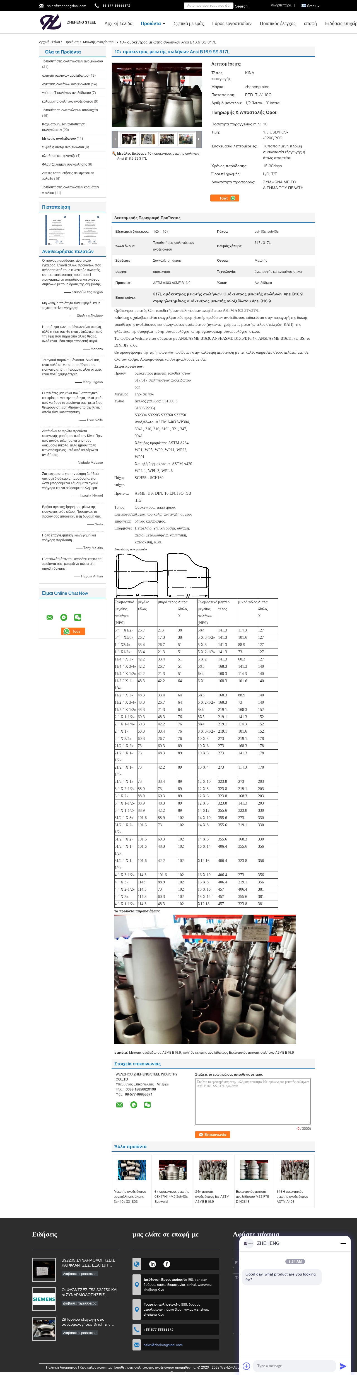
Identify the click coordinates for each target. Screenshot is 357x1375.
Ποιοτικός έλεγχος (278, 23)
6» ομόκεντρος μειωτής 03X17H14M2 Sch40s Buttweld (172, 1196)
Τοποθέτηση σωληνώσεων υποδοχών (70, 110)
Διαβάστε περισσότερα (80, 1274)
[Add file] (246, 1366)
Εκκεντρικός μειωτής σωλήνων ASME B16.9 (261, 1052)
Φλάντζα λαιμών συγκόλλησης (64, 164)
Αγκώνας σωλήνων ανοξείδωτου (66, 84)
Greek (311, 6)
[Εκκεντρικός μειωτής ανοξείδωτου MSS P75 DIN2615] (254, 1170)
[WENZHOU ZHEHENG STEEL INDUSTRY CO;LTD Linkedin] (152, 1263)
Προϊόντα (151, 23)
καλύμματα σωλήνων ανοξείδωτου (67, 101)
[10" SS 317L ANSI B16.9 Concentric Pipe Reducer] (157, 94)
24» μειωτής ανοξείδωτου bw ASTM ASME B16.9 (212, 1196)
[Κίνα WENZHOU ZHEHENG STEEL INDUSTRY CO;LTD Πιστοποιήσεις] (56, 230)
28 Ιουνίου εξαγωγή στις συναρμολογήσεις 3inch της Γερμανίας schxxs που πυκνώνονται (86, 1322)
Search (241, 6)
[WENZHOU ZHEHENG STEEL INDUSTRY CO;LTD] (69, 22)
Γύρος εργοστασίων (232, 23)
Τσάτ (224, 198)
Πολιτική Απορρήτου (61, 1367)
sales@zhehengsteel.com (66, 6)
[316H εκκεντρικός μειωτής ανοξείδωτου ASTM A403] (294, 1170)
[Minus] (343, 1243)
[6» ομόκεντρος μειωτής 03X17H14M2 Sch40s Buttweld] (172, 1170)
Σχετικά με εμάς (188, 23)
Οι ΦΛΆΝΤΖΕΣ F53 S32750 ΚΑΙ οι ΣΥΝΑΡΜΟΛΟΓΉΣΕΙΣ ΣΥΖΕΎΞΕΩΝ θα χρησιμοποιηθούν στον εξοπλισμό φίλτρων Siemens (89, 1292)
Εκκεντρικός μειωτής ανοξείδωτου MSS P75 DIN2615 (252, 1196)
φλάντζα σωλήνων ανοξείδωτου (65, 75)
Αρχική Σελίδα (118, 23)
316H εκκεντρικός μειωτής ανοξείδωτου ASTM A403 (292, 1196)
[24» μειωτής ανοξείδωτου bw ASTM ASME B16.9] (213, 1170)
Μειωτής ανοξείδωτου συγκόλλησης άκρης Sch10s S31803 (130, 1196)
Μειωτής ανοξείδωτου (99, 42)
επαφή (310, 23)
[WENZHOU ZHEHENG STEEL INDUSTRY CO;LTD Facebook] (166, 1263)
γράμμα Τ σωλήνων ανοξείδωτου (66, 93)
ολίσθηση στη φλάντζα (58, 156)
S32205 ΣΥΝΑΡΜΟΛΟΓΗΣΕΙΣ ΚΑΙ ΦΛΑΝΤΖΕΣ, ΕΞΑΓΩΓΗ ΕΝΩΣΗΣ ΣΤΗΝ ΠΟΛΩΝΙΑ (88, 1263)
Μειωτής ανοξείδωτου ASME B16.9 (155, 1052)
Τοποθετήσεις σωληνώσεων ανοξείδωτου (72, 61)
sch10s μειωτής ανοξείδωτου (205, 1052)
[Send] (343, 1366)
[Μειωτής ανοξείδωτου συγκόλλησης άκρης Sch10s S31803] (131, 1170)
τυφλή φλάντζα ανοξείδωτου (63, 147)
